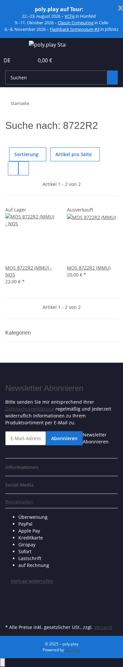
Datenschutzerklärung (29, 409)
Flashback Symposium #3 (74, 29)
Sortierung (26, 154)
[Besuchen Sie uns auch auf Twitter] (10, 599)
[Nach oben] (2, 662)
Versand (103, 627)
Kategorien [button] (18, 332)
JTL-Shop (73, 650)
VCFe (69, 16)
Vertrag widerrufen (31, 581)
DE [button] (8, 60)
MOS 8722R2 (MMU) (89, 268)
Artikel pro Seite (73, 154)
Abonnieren (64, 438)
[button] (21, 60)
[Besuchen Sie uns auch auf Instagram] (10, 614)
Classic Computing (75, 23)
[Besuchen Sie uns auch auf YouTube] (10, 607)
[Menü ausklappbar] (13, 45)
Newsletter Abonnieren (96, 438)
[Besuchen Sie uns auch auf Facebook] (10, 592)
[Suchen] (112, 78)
